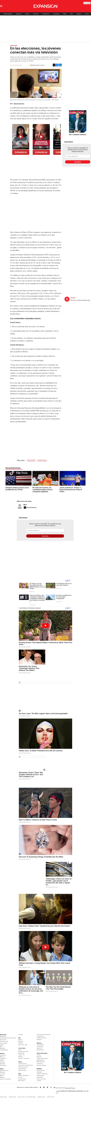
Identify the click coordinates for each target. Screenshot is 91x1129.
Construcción (22, 1063)
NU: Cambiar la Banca (77, 134)
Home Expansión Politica (8, 1038)
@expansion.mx (47, 1087)
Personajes (40, 1075)
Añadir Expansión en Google (38, 65)
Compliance (12, 1096)
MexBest (39, 1069)
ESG (71, 13)
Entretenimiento (23, 1051)
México (2, 1056)
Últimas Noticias (8, 13)
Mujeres (79, 13)
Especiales (40, 1050)
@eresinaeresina (19, 104)
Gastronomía (41, 1070)
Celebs (20, 1043)
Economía (35, 13)
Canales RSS (41, 1096)
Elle (19, 1038)
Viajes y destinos (42, 1073)
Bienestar (40, 1077)
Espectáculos (4, 1070)
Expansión (3, 1034)
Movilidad (21, 1080)
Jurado (39, 1080)
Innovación (40, 1036)
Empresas (18, 13)
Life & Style (21, 1048)
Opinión (2, 1063)
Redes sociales (31, 460)
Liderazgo (40, 1046)
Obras (64, 13)
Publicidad (3, 1096)
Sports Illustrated (42, 1053)
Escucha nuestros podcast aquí (80, 300)
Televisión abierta (42, 460)
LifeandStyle (4, 1050)
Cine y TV (21, 1055)
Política (27, 13)
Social (20, 1077)
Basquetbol (40, 1060)
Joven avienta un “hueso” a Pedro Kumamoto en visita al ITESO (70, 489)
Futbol (39, 1055)
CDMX (2, 1060)
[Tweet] (54, 65)
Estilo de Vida (41, 1079)
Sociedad (3, 1065)
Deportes (21, 1053)
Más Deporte (41, 1061)
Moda (2, 1075)
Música (20, 1056)
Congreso (3, 1058)
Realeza (2, 1072)
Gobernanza (22, 1079)
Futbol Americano (42, 1058)
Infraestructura (23, 1067)
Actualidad (40, 1044)
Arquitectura (22, 1068)
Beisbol (39, 1056)
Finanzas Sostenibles (43, 1034)
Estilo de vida (22, 1044)
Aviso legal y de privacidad (27, 1096)
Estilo (20, 1050)
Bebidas (39, 1072)
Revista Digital (87, 3)
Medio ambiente (23, 1075)
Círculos (2, 1074)
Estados (2, 1062)
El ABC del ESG (41, 1038)
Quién (2, 1069)
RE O (25, 505)
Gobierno (3, 1055)
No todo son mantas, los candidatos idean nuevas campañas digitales (42, 489)
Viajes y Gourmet (5, 1079)
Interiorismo (22, 1070)
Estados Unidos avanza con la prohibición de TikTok (17, 489)
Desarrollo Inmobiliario (25, 1065)
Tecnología (56, 13)
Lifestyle (40, 1063)
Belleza (2, 1077)
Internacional (45, 13)
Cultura (20, 1034)
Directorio (50, 1096)
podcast (73, 298)
